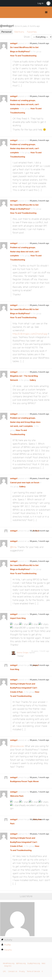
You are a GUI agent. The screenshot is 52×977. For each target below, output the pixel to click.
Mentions (19, 31)
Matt (43, 963)
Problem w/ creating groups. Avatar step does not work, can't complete (24, 104)
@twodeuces (17, 746)
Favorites (32, 31)
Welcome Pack (16, 796)
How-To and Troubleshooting (23, 55)
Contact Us (12, 971)
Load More (26, 896)
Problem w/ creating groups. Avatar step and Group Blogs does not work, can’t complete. (25, 422)
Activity (8, 939)
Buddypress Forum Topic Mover (24, 781)
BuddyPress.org (4, 12)
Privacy (22, 971)
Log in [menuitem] (40, 3)
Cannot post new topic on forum (24, 482)
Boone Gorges (22, 652)
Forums (8, 949)
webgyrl (13, 43)
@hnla (13, 547)
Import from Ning (18, 618)
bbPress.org (21, 963)
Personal (6, 31)
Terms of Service (33, 971)
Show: (27, 36)
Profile (7, 944)
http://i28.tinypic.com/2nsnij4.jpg (30, 333)
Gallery (33, 380)
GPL (4, 971)
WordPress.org (8, 963)
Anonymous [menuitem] (48, 3)
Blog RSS (7, 966)
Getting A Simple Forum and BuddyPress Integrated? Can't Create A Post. (23, 688)
